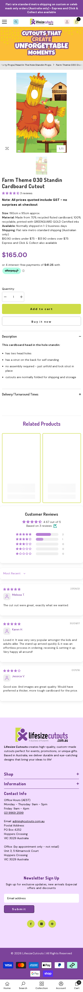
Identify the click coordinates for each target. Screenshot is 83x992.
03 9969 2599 (14, 813)
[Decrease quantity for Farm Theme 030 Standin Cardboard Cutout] (5, 297)
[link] (41, 44)
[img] (12, 589)
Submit (19, 909)
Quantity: (8, 289)
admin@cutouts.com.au (28, 821)
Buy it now (41, 321)
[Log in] (67, 21)
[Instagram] (41, 924)
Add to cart (41, 309)
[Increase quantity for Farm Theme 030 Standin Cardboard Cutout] (21, 297)
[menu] (4, 21)
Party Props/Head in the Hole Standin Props (26, 65)
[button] (11, 193)
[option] (41, 113)
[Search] (16, 21)
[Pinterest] (52, 924)
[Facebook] (31, 924)
